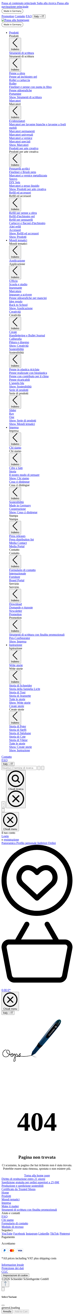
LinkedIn (43, 1233)
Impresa (6, 1202)
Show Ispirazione (19, 750)
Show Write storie (20, 702)
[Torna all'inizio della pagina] (5, 1284)
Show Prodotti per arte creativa (27, 189)
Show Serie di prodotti (22, 420)
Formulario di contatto (15, 1223)
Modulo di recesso (13, 1226)
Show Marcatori (18, 144)
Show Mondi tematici (22, 424)
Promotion (8, 16)
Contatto (20, 16)
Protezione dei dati (13, 1268)
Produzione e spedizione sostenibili (22, 1185)
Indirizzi (42, 843)
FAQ (29, 16)
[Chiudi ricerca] (42, 768)
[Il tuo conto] (3, 810)
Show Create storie (20, 746)
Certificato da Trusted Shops (18, 1189)
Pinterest (65, 1233)
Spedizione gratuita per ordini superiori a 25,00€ (30, 1182)
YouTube (7, 1233)
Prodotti (6, 1196)
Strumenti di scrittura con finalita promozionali (29, 1209)
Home (5, 1192)
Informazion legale (13, 1264)
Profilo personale (26, 843)
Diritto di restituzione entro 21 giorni (23, 1178)
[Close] (3, 1305)
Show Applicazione (21, 308)
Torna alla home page (37, 1175)
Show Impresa (17, 641)
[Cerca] (38, 768)
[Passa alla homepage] (15, 20)
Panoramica (9, 843)
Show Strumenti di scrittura (25, 97)
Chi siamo (8, 1220)
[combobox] (19, 768)
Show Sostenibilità (20, 386)
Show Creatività (18, 345)
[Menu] (3, 804)
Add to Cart (21, 1311)
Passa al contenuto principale (19, 3)
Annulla (7, 1311)
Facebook (19, 1233)
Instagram (32, 1233)
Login (5, 836)
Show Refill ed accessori (24, 233)
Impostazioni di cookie (15, 1275)
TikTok (54, 1233)
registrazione (11, 839)
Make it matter (10, 1206)
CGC (5, 1271)
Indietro (15, 49)
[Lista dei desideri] (37, 914)
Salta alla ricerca (47, 3)
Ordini (52, 843)
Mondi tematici (11, 1199)
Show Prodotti (17, 236)
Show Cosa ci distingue (23, 512)
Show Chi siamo (19, 478)
